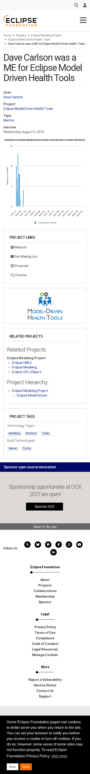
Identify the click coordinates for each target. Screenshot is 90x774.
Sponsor (45, 602)
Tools (45, 433)
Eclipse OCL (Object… (27, 372)
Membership (45, 596)
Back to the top (45, 527)
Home (7, 35)
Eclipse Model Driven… (33, 395)
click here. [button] (59, 756)
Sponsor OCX (44, 506)
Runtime (31, 433)
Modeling (14, 433)
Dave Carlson (13, 97)
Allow (25, 766)
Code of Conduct (45, 644)
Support (45, 696)
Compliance (45, 638)
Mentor (8, 120)
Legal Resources (45, 649)
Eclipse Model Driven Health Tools (29, 39)
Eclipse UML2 (22, 363)
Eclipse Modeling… (25, 367)
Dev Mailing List (25, 256)
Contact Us (45, 691)
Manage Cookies (45, 655)
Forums (21, 275)
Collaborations (45, 591)
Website (20, 247)
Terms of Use (45, 632)
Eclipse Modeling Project (46, 35)
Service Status (45, 685)
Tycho (27, 448)
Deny (12, 766)
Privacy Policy (45, 627)
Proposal (21, 266)
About (45, 580)
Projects (21, 35)
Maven (13, 448)
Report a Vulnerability (45, 680)
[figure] (45, 182)
